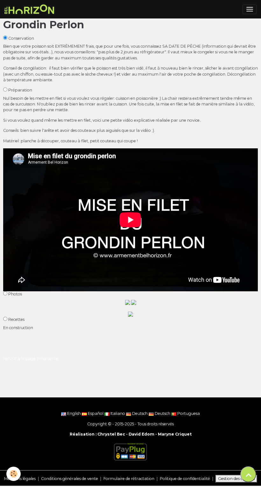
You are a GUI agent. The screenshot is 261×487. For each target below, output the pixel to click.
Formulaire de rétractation (128, 478)
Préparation (20, 90)
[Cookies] (13, 474)
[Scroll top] (248, 474)
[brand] (30, 9)
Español (95, 413)
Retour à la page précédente (30, 358)
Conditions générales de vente (69, 478)
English (74, 413)
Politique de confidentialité (185, 478)
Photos (15, 294)
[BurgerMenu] (250, 9)
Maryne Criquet (175, 434)
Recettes (16, 319)
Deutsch (140, 413)
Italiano (117, 413)
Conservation (21, 38)
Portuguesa (188, 413)
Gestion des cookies (236, 478)
